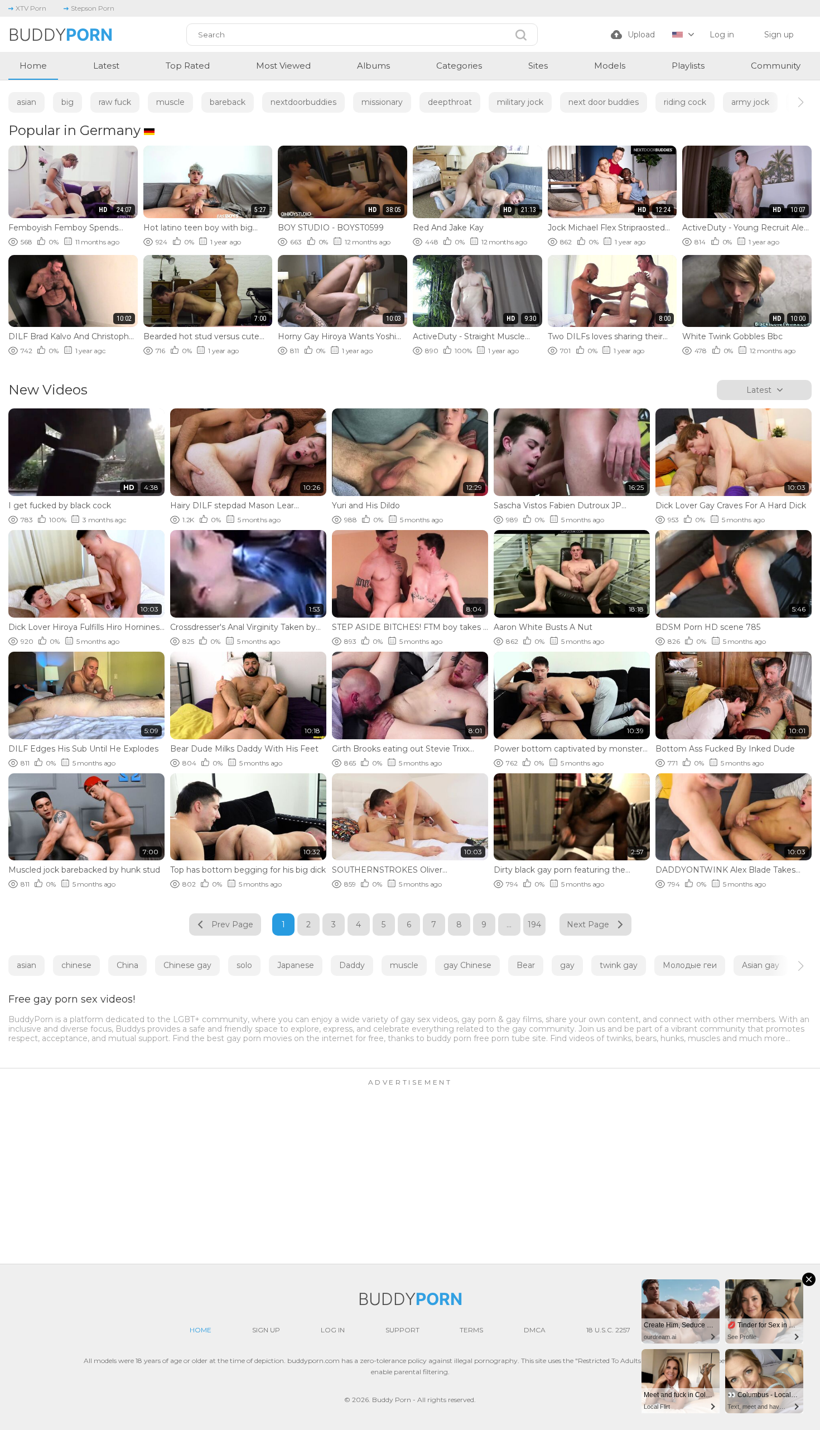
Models (609, 65)
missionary (382, 102)
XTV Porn (31, 8)
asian (26, 102)
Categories (459, 65)
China (127, 965)
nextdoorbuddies (303, 102)
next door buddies (603, 102)
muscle (170, 102)
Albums (373, 65)
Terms (471, 1330)
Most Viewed (283, 65)
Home (33, 65)
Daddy (352, 965)
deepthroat (450, 102)
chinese (76, 965)
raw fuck (115, 102)
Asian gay (760, 965)
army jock (750, 102)
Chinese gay (187, 965)
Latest (106, 65)
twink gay (619, 965)
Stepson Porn (92, 8)
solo (244, 965)
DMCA (535, 1330)
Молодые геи (690, 965)
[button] (791, 102)
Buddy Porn (391, 1399)
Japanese (295, 965)
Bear (526, 965)
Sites (538, 65)
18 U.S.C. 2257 (608, 1330)
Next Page (588, 924)
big (67, 102)
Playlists (688, 65)
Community (775, 65)
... (509, 924)
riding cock (685, 102)
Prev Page (232, 924)
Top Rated (188, 65)
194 (534, 924)
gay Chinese (467, 965)
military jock (520, 102)
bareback (227, 102)
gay (567, 965)
